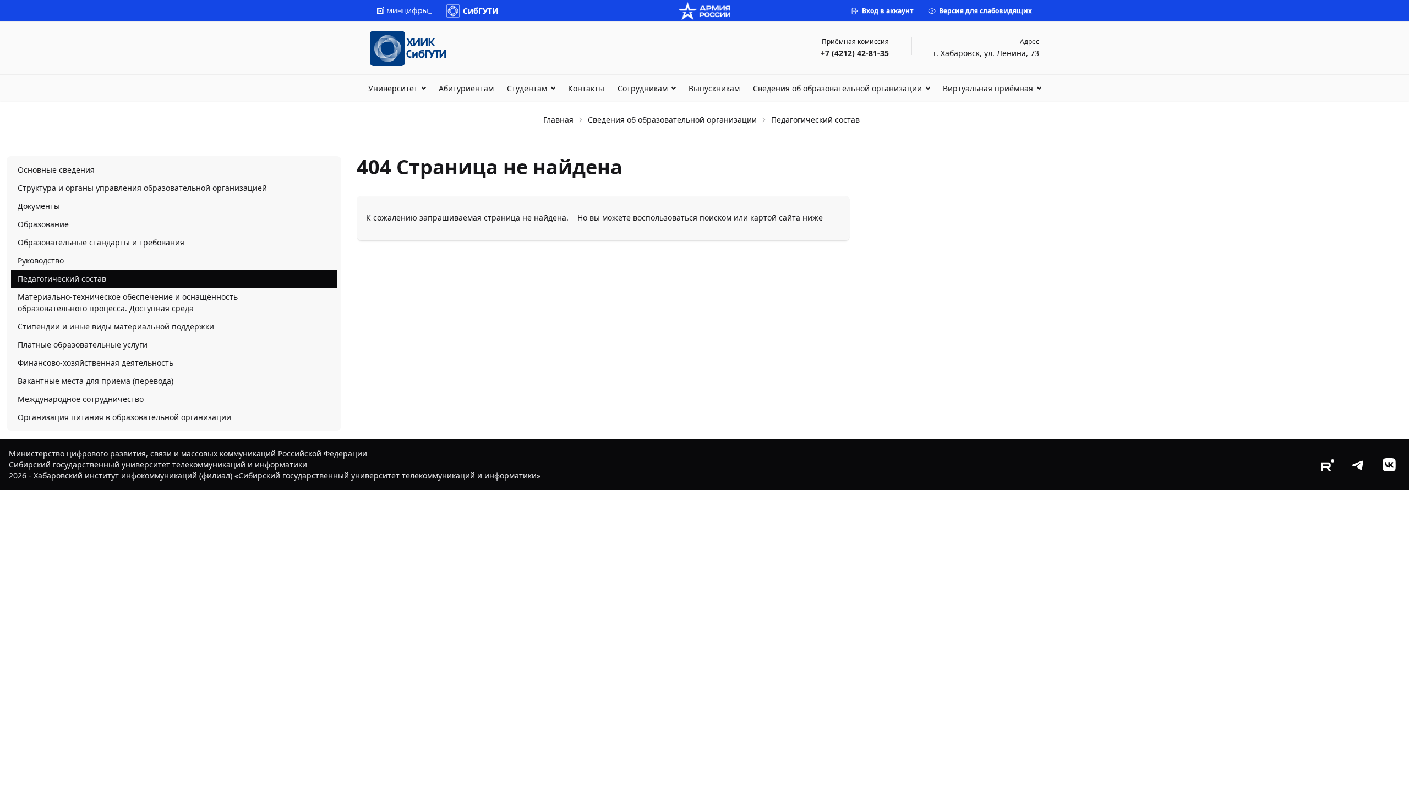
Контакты (586, 88)
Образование (43, 224)
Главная (558, 119)
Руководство (41, 260)
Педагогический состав (62, 278)
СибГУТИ (481, 11)
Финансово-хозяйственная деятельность (95, 363)
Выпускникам (714, 88)
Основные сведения (56, 169)
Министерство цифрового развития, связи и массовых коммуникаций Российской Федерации (188, 453)
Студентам (527, 88)
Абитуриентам (466, 88)
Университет (393, 88)
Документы (39, 206)
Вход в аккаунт (888, 10)
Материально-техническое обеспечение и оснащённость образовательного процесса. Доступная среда (128, 303)
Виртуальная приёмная (988, 88)
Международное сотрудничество (81, 399)
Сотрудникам (643, 88)
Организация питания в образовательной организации (124, 417)
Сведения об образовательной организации (837, 88)
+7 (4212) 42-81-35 (855, 53)
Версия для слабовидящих (985, 10)
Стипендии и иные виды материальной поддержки (116, 326)
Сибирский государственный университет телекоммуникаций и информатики (158, 464)
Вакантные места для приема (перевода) (95, 381)
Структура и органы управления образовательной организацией (142, 188)
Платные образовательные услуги (83, 344)
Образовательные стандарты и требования (101, 242)
